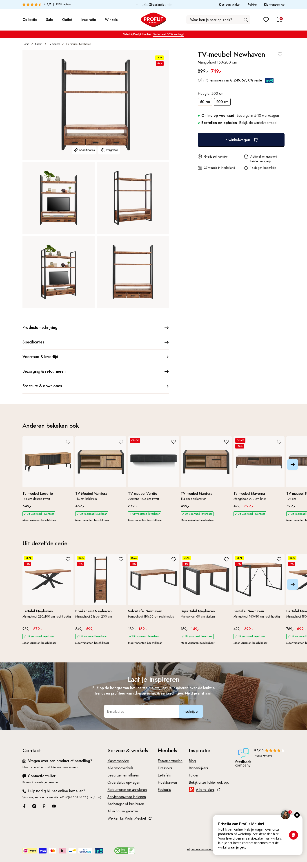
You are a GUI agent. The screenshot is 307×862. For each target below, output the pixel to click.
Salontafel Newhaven (145, 611)
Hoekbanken (167, 782)
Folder (252, 4)
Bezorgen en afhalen (123, 775)
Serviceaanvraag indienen (126, 796)
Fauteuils (164, 789)
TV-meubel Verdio (142, 493)
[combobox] (218, 19)
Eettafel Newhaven (37, 611)
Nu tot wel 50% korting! (168, 34)
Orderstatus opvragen (123, 782)
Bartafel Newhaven (249, 611)
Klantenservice (274, 4)
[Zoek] (245, 19)
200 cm (222, 101)
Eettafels (164, 775)
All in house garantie (122, 811)
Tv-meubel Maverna (249, 493)
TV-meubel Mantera (196, 493)
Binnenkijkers (198, 768)
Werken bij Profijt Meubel (126, 818)
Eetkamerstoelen (170, 760)
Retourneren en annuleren (127, 789)
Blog (192, 760)
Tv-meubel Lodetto (37, 493)
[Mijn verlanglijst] (266, 20)
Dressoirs (165, 768)
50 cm (205, 101)
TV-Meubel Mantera (91, 493)
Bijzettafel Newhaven (198, 611)
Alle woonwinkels (120, 768)
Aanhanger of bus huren (125, 804)
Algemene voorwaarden (202, 849)
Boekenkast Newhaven (93, 611)
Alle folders (205, 789)
